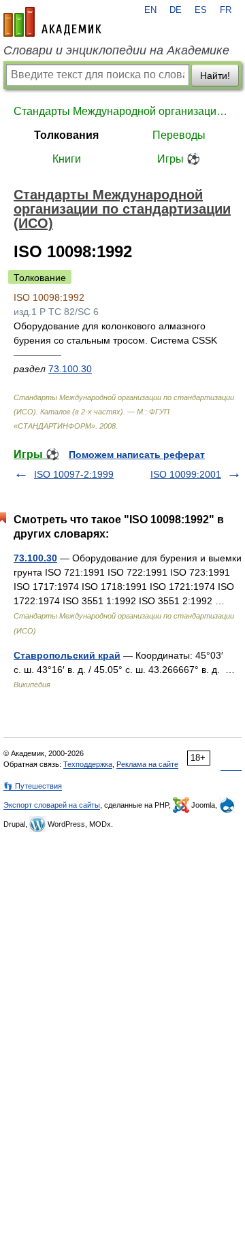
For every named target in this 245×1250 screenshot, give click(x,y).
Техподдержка (87, 764)
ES (201, 10)
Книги (66, 159)
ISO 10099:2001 (185, 474)
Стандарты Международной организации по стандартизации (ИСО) (122, 111)
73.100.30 (70, 368)
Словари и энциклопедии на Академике (116, 50)
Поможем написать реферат (137, 454)
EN (150, 10)
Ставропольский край (67, 655)
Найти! (215, 75)
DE (175, 10)
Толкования (66, 135)
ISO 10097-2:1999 (74, 474)
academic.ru (52, 22)
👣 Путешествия (32, 786)
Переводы (179, 135)
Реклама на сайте (147, 764)
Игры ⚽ (178, 159)
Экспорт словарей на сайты (51, 805)
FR (225, 10)
